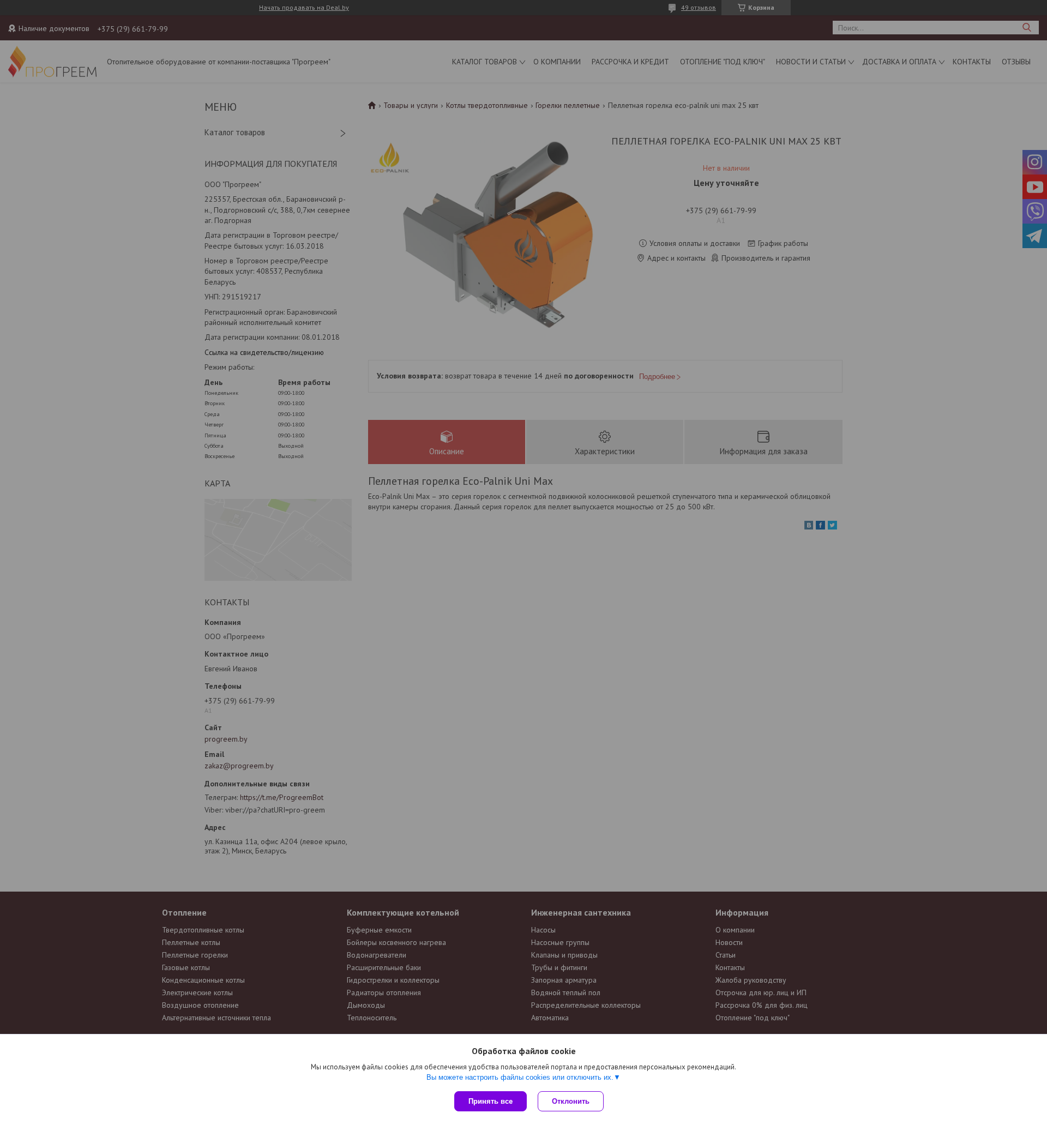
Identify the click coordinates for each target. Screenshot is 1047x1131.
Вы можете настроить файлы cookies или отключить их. (519, 1077)
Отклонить (570, 1101)
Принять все (490, 1101)
